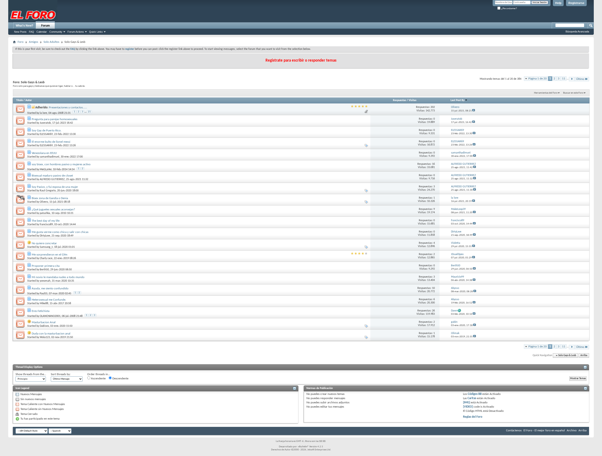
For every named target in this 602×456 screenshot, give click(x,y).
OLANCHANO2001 (50, 316)
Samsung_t (46, 247)
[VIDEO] (468, 406)
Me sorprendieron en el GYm (49, 254)
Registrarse (576, 3)
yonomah (45, 280)
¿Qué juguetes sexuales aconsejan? (53, 209)
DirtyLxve (45, 235)
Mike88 (44, 303)
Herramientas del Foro (546, 93)
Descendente (120, 378)
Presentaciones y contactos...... (68, 107)
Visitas (412, 100)
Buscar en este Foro (573, 93)
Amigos (33, 41)
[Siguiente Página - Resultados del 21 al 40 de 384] (572, 79)
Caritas (471, 398)
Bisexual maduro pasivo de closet (52, 175)
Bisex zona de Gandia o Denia (50, 198)
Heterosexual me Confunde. (49, 299)
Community (55, 31)
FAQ (31, 31)
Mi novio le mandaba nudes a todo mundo (58, 277)
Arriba (583, 355)
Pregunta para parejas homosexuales (54, 119)
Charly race (46, 258)
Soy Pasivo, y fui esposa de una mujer (55, 187)
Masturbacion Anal (43, 322)
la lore (43, 113)
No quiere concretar (44, 243)
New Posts (20, 31)
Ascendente (98, 378)
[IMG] (466, 402)
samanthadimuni (49, 156)
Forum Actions (75, 31)
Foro (21, 41)
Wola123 (45, 337)
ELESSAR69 (46, 134)
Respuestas (399, 100)
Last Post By (458, 100)
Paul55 (44, 293)
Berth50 (44, 269)
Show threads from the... (31, 374)
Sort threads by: (61, 374)
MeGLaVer (45, 169)
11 (563, 78)
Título (19, 100)
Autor (28, 100)
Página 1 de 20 (537, 78)
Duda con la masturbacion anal (51, 333)
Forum (45, 25)
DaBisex (44, 326)
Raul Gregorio (48, 190)
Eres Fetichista (40, 311)
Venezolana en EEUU (44, 153)
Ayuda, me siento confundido (50, 288)
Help (558, 3)
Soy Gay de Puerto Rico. (46, 130)
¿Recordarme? (508, 8)
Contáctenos (514, 430)
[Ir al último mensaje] (473, 111)
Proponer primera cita (45, 265)
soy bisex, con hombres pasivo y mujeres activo (61, 164)
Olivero (44, 201)
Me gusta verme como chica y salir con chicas (60, 232)
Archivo (572, 430)
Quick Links (96, 31)
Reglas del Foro (472, 416)
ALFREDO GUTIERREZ (52, 179)
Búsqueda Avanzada (577, 31)
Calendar (41, 31)
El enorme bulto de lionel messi (51, 141)
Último (580, 79)
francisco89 (46, 224)
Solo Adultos (51, 41)
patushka (45, 213)
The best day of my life (45, 220)
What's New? (24, 25)
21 (89, 111)
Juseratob (45, 123)
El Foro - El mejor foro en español (544, 430)
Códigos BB (474, 394)
